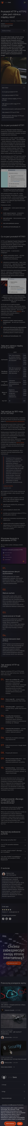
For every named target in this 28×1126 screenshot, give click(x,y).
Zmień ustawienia (10, 1123)
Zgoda (19, 1123)
